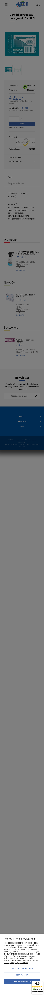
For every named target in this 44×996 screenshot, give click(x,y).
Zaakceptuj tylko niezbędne (22, 968)
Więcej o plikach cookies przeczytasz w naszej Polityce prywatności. (21, 961)
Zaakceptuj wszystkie (22, 981)
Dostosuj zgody (22, 975)
